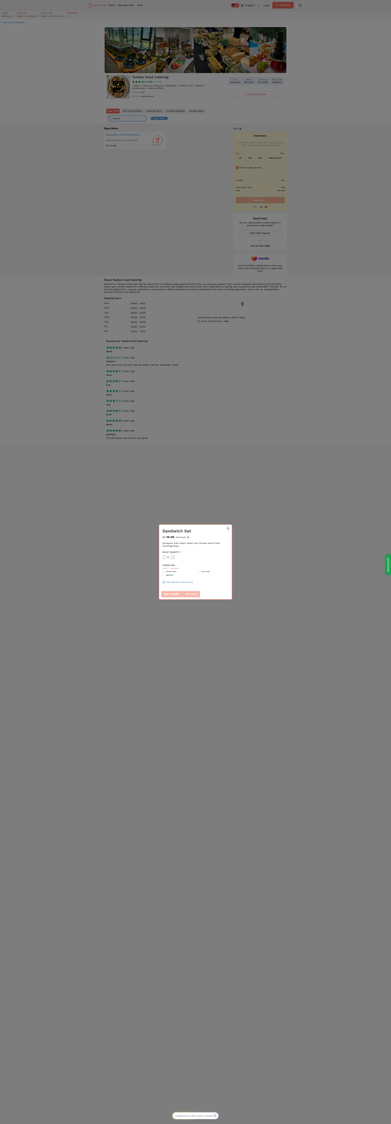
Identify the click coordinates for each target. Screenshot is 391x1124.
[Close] (228, 529)
